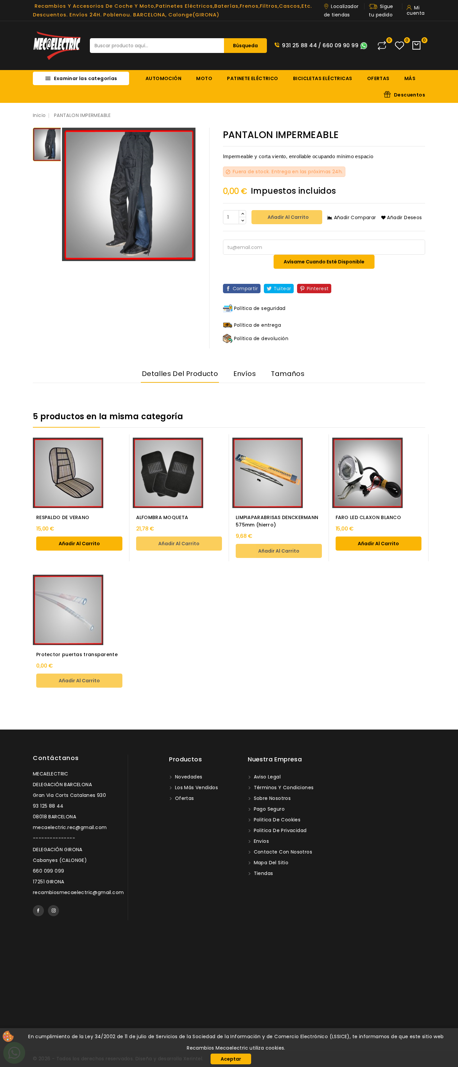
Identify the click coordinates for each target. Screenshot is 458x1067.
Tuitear (282, 288)
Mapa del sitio (270, 862)
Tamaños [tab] (287, 373)
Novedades (187, 776)
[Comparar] (382, 45)
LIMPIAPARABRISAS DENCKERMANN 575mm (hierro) (277, 521)
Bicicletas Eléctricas (322, 78)
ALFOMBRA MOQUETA (162, 517)
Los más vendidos (195, 787)
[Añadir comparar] (135, 472)
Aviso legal (266, 776)
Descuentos (409, 94)
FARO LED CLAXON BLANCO (368, 517)
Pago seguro (268, 809)
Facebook (38, 910)
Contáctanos (56, 758)
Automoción (163, 78)
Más (409, 78)
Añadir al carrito (288, 217)
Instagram (53, 910)
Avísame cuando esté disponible (324, 261)
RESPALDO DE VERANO (62, 517)
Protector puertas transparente (77, 654)
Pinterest (318, 288)
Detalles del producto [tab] (180, 373)
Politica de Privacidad (279, 830)
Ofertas (378, 78)
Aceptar (231, 1059)
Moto (204, 78)
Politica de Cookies (276, 819)
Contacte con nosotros (282, 852)
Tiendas (262, 873)
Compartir (245, 288)
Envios (260, 841)
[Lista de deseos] (399, 45)
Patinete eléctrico (252, 78)
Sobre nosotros (271, 798)
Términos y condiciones (282, 787)
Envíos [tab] (244, 373)
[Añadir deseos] (135, 458)
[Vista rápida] (135, 444)
